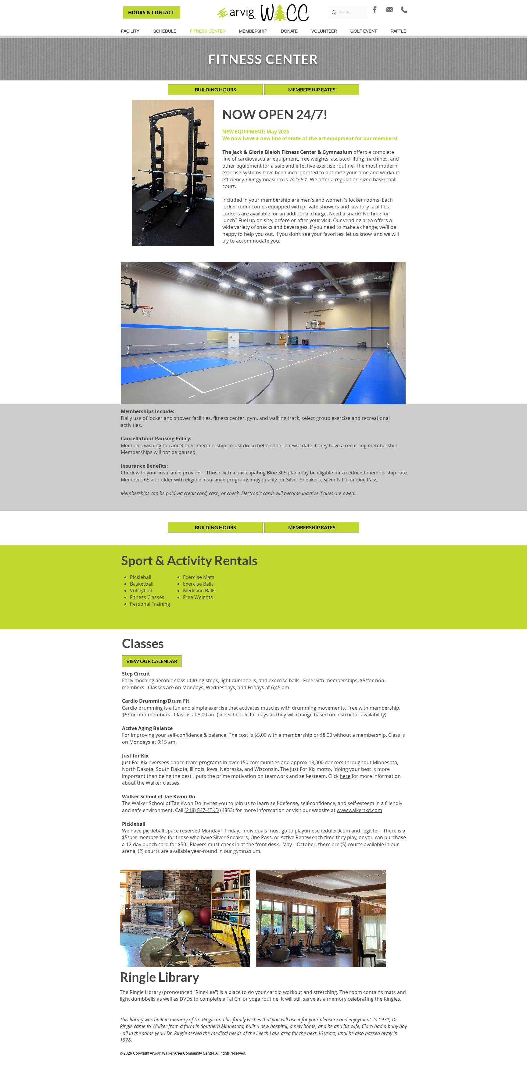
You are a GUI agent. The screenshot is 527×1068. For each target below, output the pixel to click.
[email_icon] (389, 9)
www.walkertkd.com (359, 810)
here (345, 776)
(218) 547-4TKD (202, 810)
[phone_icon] (404, 9)
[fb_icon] (374, 9)
